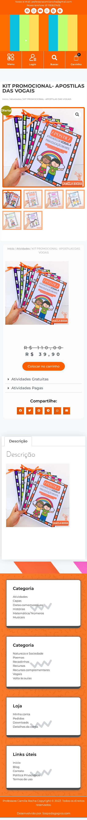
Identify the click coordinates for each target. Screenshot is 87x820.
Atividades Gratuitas (30, 379)
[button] (11, 57)
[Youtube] (40, 11)
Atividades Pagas (27, 388)
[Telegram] (60, 11)
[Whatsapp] (47, 11)
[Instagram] (34, 11)
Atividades (15, 99)
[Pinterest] (53, 11)
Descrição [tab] (18, 441)
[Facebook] (27, 11)
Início (5, 99)
